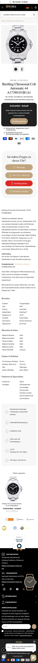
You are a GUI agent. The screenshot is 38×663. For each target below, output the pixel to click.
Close (19, 596)
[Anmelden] (32, 7)
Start (3, 21)
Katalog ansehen (3, 7)
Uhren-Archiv (19, 21)
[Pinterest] (10, 589)
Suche (34, 14)
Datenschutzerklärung (26, 635)
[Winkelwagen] (35, 7)
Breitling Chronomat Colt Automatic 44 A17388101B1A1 (12, 504)
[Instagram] (4, 589)
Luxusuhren (10, 21)
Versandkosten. (18, 656)
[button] (4, 650)
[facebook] (17, 589)
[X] (23, 589)
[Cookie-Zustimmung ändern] (4, 656)
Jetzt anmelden (34, 626)
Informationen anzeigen (21, 264)
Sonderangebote (19, 121)
